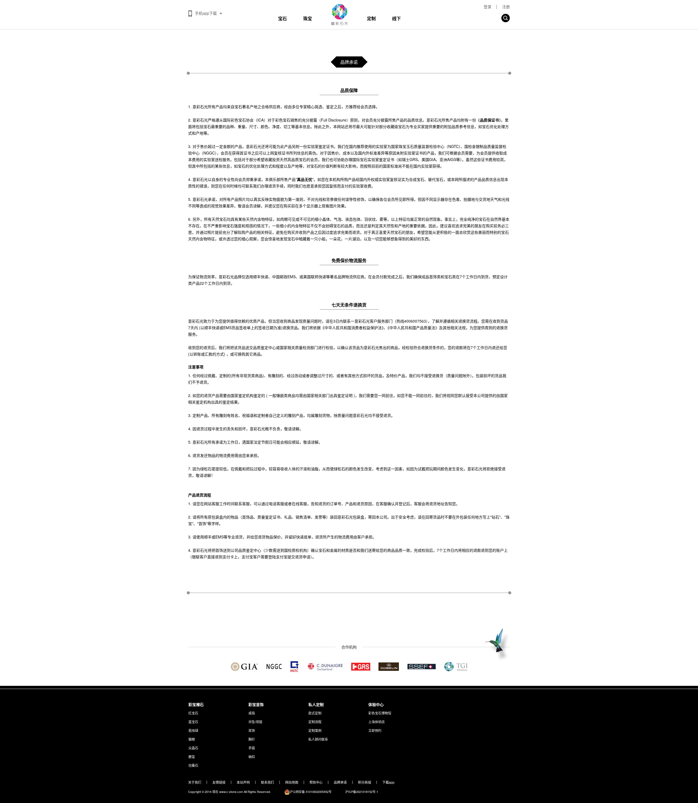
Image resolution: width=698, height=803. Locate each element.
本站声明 (243, 782)
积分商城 (364, 782)
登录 (487, 6)
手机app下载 (206, 13)
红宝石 (193, 713)
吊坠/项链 (255, 721)
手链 (251, 748)
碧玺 (191, 756)
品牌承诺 (340, 782)
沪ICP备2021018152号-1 (361, 791)
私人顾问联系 (318, 739)
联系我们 (267, 782)
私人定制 (316, 704)
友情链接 (218, 782)
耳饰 (251, 730)
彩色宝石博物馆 (379, 713)
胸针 (251, 739)
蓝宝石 (193, 721)
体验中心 (376, 704)
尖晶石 (193, 748)
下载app (388, 782)
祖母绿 (193, 730)
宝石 (282, 18)
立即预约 (374, 730)
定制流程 (314, 721)
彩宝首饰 (256, 704)
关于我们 (194, 782)
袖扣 (251, 756)
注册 (506, 6)
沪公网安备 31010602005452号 (311, 791)
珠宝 (307, 18)
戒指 (251, 713)
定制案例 (314, 730)
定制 (371, 18)
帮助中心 (316, 782)
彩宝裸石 (196, 704)
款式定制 (314, 713)
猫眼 (191, 739)
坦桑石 (193, 765)
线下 (396, 18)
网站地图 (291, 782)
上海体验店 (376, 721)
